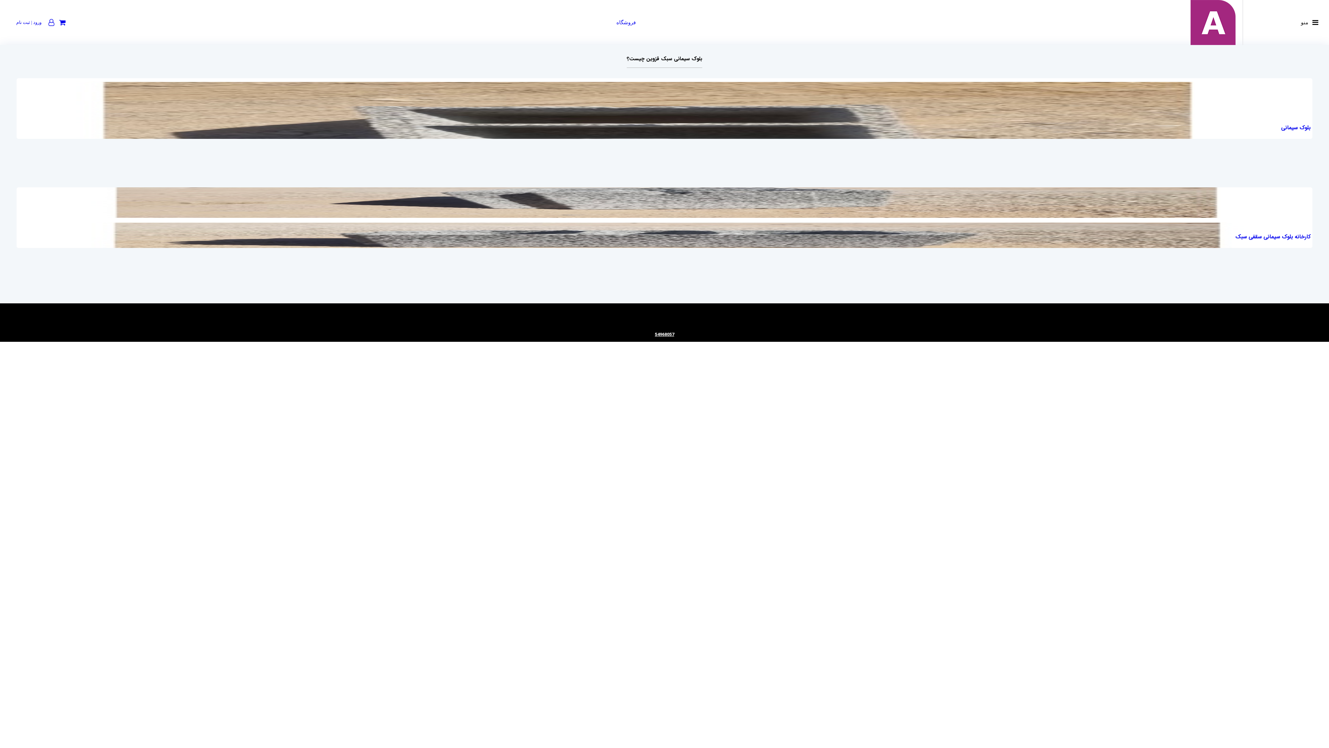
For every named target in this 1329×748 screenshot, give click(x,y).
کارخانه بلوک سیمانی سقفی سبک (1273, 236)
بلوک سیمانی (1296, 127)
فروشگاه (626, 22)
